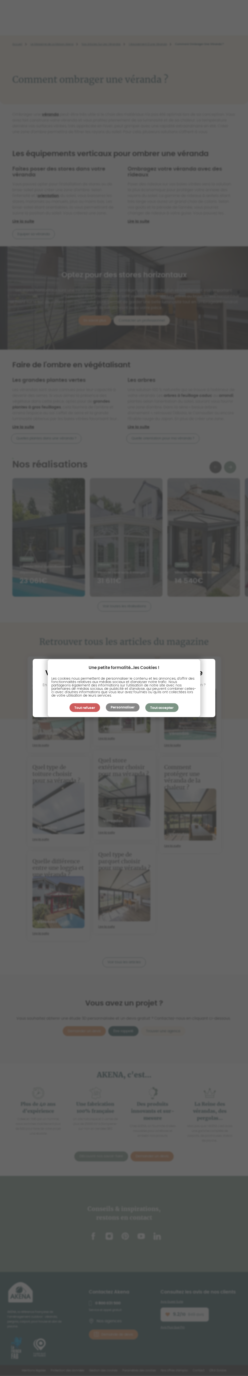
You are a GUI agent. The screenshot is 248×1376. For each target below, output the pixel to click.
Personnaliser (123, 707)
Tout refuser (84, 707)
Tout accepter (162, 707)
